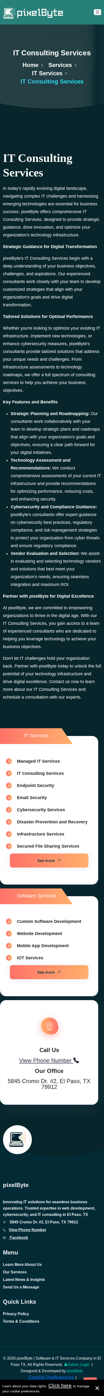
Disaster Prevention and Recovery (52, 821)
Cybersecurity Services (41, 809)
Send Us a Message (21, 1287)
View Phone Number (27, 1230)
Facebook (18, 1238)
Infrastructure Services (40, 834)
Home (30, 65)
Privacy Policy (16, 1314)
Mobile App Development (43, 945)
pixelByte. (75, 1371)
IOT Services (30, 957)
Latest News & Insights (24, 1280)
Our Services (15, 1272)
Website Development (39, 933)
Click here (60, 1385)
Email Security (32, 797)
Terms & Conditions (21, 1321)
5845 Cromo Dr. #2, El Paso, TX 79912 (49, 1084)
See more (46, 860)
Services (60, 65)
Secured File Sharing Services (48, 846)
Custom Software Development (49, 921)
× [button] (97, 1388)
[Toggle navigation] (97, 12)
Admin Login (79, 1365)
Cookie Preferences (51, 1377)
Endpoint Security (35, 785)
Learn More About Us (22, 1264)
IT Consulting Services (40, 773)
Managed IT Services (38, 761)
